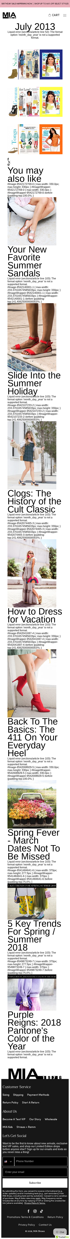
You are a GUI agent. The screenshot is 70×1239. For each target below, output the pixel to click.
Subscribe (35, 1183)
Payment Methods (38, 1095)
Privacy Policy (26, 1225)
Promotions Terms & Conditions (25, 1217)
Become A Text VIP (14, 1119)
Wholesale (51, 1119)
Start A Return (30, 1102)
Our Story (35, 1119)
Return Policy (10, 1102)
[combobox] (8, 1161)
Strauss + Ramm (26, 1127)
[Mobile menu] (64, 15)
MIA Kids (8, 1127)
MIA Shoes (39, 1231)
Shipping (18, 1095)
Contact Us (45, 1225)
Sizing (6, 1095)
